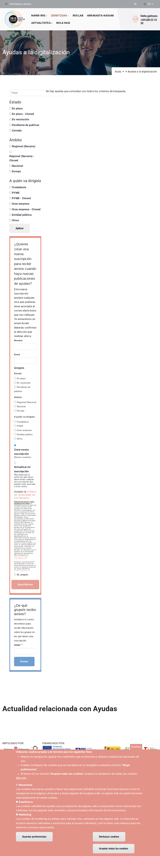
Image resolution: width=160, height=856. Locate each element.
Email (17, 354)
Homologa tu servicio (20, 4)
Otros (15, 220)
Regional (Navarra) (23, 146)
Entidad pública (22, 214)
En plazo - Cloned (23, 113)
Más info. (21, 778)
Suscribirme (25, 584)
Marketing (25, 814)
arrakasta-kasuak (100, 15)
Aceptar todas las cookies (113, 848)
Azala (118, 71)
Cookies (136, 746)
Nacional (17, 165)
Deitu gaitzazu (148, 16)
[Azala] (15, 19)
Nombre (18, 340)
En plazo (17, 108)
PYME (16, 192)
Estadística (26, 801)
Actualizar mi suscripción (22, 469)
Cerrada (17, 130)
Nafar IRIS (38, 15)
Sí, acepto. (22, 574)
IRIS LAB (78, 15)
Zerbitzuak (59, 15)
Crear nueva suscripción (21, 451)
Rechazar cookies (109, 836)
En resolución (20, 119)
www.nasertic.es (20, 557)
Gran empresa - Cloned (26, 209)
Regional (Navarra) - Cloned (21, 158)
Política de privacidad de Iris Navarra (25, 494)
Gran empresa (20, 203)
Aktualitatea (40, 22)
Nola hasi (63, 22)
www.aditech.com (20, 558)
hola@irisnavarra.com (22, 570)
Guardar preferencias (34, 836)
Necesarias (25, 784)
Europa (16, 171)
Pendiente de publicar (25, 125)
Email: (17, 645)
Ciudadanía (19, 187)
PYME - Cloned (21, 198)
